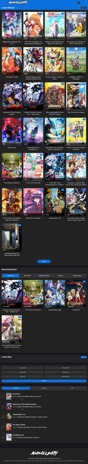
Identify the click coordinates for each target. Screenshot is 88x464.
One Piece (16, 394)
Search (44, 381)
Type (22, 376)
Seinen (45, 417)
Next (44, 261)
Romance (34, 427)
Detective (27, 275)
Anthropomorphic (30, 417)
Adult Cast (21, 417)
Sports (60, 275)
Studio (22, 372)
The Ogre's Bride (19, 425)
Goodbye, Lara (18, 435)
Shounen (38, 396)
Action (20, 396)
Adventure (10, 275)
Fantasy (32, 396)
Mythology (27, 427)
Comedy (39, 417)
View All (83, 8)
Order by (65, 376)
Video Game (77, 275)
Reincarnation (28, 437)
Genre (22, 368)
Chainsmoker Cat (19, 414)
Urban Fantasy (42, 427)
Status (65, 372)
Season (65, 368)
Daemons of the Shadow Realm (24, 404)
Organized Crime (44, 275)
